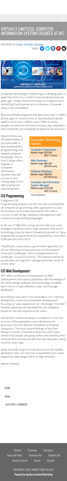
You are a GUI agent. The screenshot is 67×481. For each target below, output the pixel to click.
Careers (19, 44)
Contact (51, 460)
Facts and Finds (14, 455)
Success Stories (20, 460)
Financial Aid (35, 455)
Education (39, 44)
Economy (28, 44)
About (37, 460)
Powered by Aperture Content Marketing (33, 474)
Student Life (54, 455)
